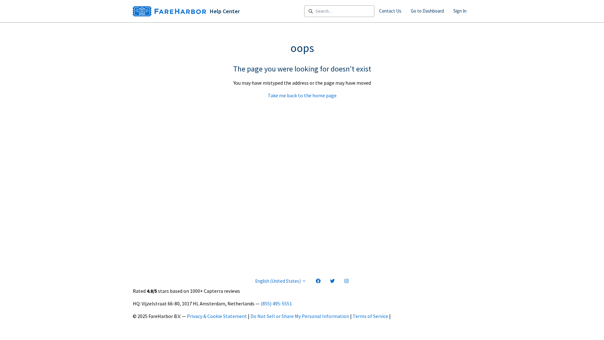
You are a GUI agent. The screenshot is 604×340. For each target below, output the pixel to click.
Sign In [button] (460, 11)
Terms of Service (370, 316)
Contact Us (390, 11)
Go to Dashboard (427, 11)
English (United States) (278, 281)
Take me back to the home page (302, 95)
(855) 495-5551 (276, 303)
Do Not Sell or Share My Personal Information (299, 316)
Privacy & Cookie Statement (217, 316)
